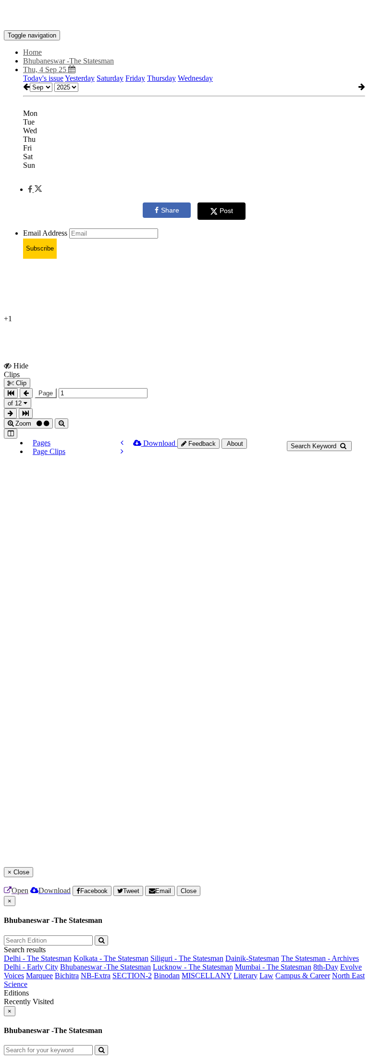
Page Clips (49, 451)
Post (226, 210)
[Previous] (122, 443)
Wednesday (195, 78)
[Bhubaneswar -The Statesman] (184, 16)
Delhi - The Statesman (38, 958)
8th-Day (325, 967)
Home (32, 52)
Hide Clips (16, 370)
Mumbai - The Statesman (273, 967)
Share (170, 210)
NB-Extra (96, 975)
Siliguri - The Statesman (186, 958)
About (234, 443)
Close (189, 891)
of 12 (16, 403)
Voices (14, 975)
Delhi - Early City (31, 967)
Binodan (167, 975)
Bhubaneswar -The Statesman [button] (68, 61)
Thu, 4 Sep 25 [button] (45, 69)
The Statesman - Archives (320, 958)
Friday (135, 78)
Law (266, 975)
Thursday (161, 78)
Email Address (45, 233)
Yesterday (80, 78)
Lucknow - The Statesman (193, 967)
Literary (246, 975)
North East (348, 975)
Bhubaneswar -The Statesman (105, 967)
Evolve (351, 967)
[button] (35, 189)
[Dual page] (10, 434)
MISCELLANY (207, 975)
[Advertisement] (179, 288)
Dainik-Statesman (252, 958)
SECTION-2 (132, 975)
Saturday (110, 78)
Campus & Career (302, 975)
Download (159, 443)
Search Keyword (314, 446)
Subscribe (40, 248)
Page (45, 393)
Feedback (201, 443)
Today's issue (43, 78)
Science (15, 984)
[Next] (122, 451)
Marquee (39, 975)
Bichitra (67, 975)
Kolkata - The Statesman (111, 958)
